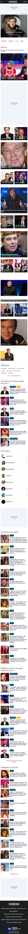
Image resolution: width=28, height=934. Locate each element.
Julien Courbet (9, 370)
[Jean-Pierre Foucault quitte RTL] (7, 221)
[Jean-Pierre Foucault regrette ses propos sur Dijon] (7, 265)
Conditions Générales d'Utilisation (8, 908)
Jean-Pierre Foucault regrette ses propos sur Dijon (6, 270)
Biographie (4, 41)
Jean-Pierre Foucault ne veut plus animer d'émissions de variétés (6, 314)
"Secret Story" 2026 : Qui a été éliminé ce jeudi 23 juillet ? (18, 649)
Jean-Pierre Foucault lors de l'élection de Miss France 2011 (21, 270)
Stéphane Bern (4, 373)
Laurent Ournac (9, 482)
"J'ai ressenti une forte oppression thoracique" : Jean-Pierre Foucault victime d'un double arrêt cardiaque (18, 442)
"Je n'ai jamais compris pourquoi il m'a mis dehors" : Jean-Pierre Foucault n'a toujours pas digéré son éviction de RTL (18, 689)
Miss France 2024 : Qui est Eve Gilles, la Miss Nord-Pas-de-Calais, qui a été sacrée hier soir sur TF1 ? (18, 433)
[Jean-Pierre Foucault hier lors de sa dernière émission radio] (14, 199)
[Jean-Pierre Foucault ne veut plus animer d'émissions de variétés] (7, 309)
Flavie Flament (10, 373)
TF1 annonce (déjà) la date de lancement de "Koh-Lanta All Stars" (18, 582)
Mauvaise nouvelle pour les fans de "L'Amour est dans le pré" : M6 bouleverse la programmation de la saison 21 (18, 551)
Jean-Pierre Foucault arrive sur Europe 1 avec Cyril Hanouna (20, 226)
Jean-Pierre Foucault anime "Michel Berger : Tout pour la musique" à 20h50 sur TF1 (20, 314)
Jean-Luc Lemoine (17, 370)
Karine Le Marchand (20, 368)
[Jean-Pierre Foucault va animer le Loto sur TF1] (14, 287)
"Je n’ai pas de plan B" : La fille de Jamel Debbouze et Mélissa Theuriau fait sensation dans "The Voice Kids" (18, 774)
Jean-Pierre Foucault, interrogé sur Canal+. (11, 255)
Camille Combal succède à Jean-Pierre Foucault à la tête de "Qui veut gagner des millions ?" (6, 182)
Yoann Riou (3, 370)
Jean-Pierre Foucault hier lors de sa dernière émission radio (13, 211)
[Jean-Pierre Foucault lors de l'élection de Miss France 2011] (21, 265)
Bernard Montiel (4, 368)
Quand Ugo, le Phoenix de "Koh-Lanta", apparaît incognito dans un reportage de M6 (18, 867)
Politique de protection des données (13, 916)
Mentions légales (13, 911)
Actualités (10, 41)
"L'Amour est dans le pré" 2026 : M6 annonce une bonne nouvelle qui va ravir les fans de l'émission (17, 573)
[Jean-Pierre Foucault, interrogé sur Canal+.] (14, 243)
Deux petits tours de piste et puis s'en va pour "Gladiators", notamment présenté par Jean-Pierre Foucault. (12, 78)
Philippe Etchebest (11, 368)
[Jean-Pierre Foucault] (7, 133)
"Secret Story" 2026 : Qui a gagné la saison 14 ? (18, 804)
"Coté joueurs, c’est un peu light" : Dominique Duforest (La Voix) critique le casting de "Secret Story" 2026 (18, 660)
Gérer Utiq (9, 922)
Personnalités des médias (8, 13)
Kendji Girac (8, 475)
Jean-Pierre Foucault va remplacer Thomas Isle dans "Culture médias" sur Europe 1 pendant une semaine (18, 412)
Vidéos (22, 41)
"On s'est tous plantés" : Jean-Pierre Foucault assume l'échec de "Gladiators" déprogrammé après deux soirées (18, 700)
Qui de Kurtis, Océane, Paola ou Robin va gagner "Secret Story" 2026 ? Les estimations (18, 814)
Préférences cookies (16, 922)
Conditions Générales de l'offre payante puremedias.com (13, 919)
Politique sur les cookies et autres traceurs (13, 914)
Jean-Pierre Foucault (16, 13)
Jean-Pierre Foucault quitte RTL (6, 226)
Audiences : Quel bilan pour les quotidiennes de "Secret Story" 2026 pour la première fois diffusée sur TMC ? (18, 794)
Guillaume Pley (9, 501)
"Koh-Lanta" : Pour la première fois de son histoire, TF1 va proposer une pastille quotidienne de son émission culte (18, 604)
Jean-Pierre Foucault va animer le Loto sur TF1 (11, 300)
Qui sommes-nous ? (21, 908)
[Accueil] (13, 2)
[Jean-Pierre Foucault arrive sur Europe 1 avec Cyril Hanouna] (21, 221)
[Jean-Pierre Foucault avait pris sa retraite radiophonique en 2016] (14, 155)
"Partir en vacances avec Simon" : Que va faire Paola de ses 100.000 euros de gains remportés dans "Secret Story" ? (18, 784)
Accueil (2, 13)
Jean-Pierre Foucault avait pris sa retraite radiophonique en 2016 (10, 167)
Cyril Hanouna (9, 495)
